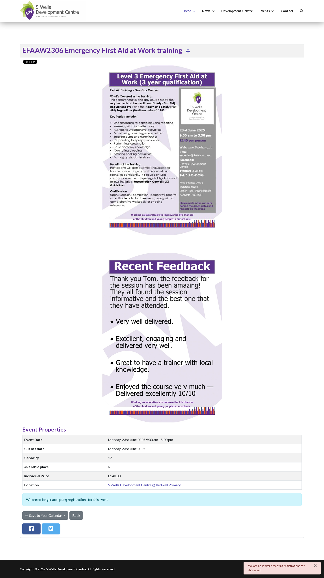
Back (76, 515)
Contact (287, 11)
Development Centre (237, 11)
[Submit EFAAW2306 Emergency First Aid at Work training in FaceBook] (31, 528)
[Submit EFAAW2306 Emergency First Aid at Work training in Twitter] (51, 528)
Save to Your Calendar (45, 515)
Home (187, 11)
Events (264, 11)
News (206, 11)
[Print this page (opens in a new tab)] (188, 51)
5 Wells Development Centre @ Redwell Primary (144, 485)
